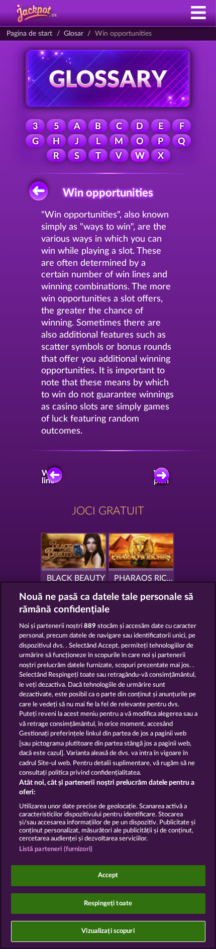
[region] (108, 765)
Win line (49, 477)
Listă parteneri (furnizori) (56, 849)
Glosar (73, 33)
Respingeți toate (108, 903)
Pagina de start (29, 33)
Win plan (161, 477)
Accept (108, 875)
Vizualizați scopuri (107, 931)
